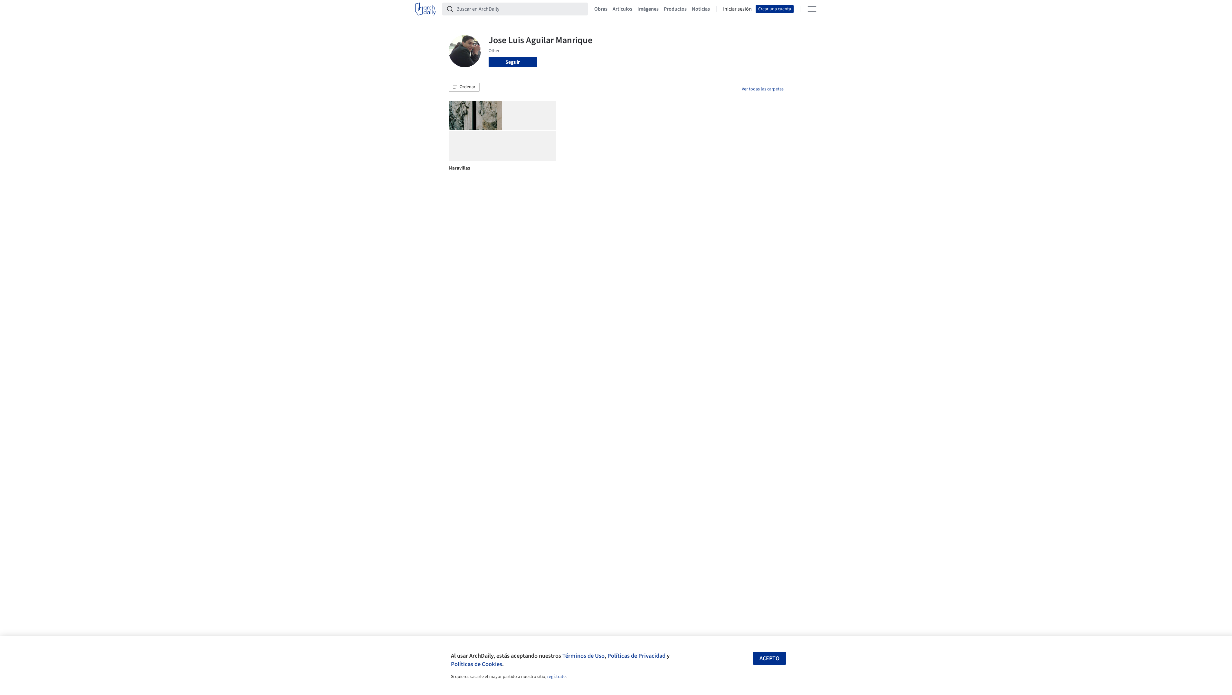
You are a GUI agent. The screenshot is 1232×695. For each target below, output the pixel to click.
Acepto (769, 658)
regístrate (556, 676)
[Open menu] (812, 9)
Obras (600, 9)
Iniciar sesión (737, 9)
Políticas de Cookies (476, 664)
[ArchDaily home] (425, 9)
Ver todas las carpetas (763, 89)
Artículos (622, 9)
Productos (675, 9)
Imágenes (648, 9)
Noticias (701, 9)
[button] (464, 87)
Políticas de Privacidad (636, 656)
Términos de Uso (583, 656)
